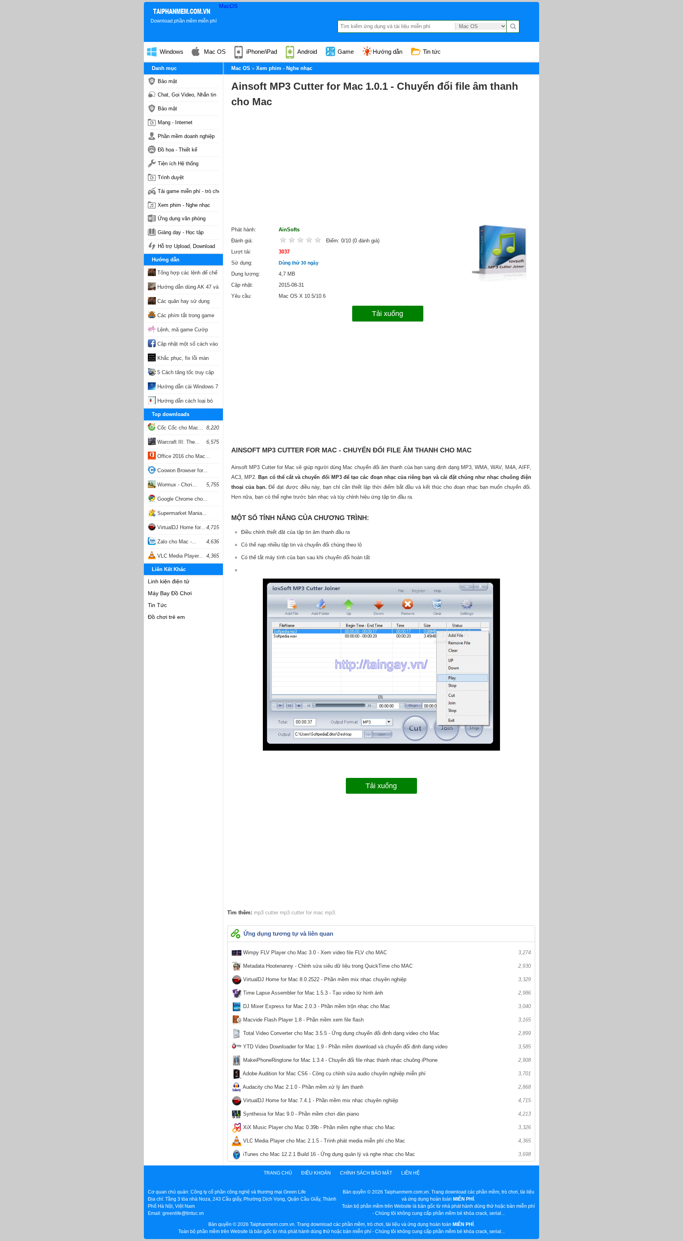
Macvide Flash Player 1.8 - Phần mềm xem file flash (386, 1020)
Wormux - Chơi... (176, 485)
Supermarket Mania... (181, 513)
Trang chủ (278, 1173)
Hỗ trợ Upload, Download (186, 246)
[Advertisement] (381, 169)
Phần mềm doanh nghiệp (186, 136)
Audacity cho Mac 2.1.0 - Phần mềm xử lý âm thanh (386, 1087)
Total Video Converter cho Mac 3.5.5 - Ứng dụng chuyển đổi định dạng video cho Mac (386, 1033)
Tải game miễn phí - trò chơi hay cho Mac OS (188, 191)
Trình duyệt (171, 177)
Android (306, 51)
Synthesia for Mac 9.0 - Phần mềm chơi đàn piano (386, 1114)
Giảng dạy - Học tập (181, 232)
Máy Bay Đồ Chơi (170, 593)
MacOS (228, 6)
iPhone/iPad (261, 51)
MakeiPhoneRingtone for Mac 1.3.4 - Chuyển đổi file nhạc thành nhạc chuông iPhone (386, 1060)
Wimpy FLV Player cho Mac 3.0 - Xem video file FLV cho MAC (386, 952)
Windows (170, 51)
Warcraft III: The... (178, 442)
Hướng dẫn (387, 51)
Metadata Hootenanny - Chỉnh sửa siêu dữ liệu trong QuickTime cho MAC (386, 966)
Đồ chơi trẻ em (166, 617)
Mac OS (214, 51)
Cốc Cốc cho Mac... (179, 428)
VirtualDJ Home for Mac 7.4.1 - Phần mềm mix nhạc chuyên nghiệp (386, 1100)
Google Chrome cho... (182, 499)
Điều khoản (316, 1173)
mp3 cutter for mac (300, 913)
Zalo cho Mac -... (176, 542)
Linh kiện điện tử (168, 581)
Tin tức (431, 51)
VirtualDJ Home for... (180, 527)
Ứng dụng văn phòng (182, 218)
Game (345, 51)
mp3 (329, 913)
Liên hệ (410, 1173)
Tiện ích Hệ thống (178, 163)
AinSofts (289, 230)
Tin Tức (157, 605)
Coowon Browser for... (182, 470)
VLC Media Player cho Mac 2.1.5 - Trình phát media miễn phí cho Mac (386, 1141)
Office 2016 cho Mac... (183, 456)
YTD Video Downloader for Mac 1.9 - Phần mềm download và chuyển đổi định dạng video (386, 1047)
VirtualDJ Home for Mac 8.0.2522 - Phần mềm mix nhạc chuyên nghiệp (386, 979)
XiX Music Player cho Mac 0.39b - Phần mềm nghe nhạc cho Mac (386, 1127)
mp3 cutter (266, 913)
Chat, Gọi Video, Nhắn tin (187, 95)
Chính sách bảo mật (366, 1173)
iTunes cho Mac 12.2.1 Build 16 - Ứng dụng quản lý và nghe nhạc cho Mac (386, 1154)
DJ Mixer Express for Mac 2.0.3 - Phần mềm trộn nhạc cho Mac (386, 1006)
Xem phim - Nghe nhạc (184, 205)
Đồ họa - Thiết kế (177, 150)
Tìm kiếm (513, 26)
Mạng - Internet (175, 122)
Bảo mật (167, 81)
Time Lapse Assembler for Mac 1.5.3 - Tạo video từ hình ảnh (386, 993)
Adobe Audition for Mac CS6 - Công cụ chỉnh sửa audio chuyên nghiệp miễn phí (386, 1073)
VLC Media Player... (179, 556)
